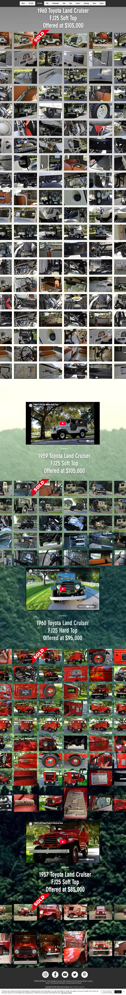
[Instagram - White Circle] (45, 974)
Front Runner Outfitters (57, 983)
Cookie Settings (107, 992)
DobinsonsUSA (82, 981)
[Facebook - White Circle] (55, 974)
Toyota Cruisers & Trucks (73, 983)
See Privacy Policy (66, 993)
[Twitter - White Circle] (74, 974)
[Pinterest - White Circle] (84, 974)
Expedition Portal (71, 981)
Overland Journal (56, 981)
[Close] (124, 992)
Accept (118, 992)
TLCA (48, 981)
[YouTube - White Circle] (65, 974)
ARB (63, 981)
